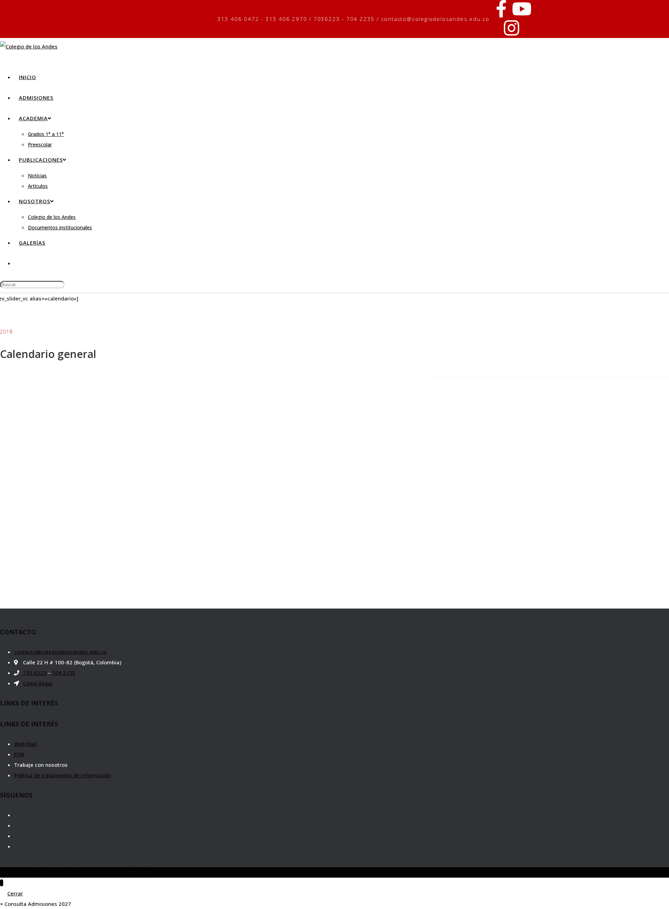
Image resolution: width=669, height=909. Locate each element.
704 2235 (63, 672)
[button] (35, 903)
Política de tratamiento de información (62, 775)
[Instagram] (511, 28)
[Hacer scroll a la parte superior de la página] (1, 882)
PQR (19, 754)
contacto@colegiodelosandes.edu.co (60, 651)
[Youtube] (521, 8)
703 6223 (34, 672)
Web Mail (25, 743)
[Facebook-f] (501, 8)
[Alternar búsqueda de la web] (19, 263)
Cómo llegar (38, 683)
